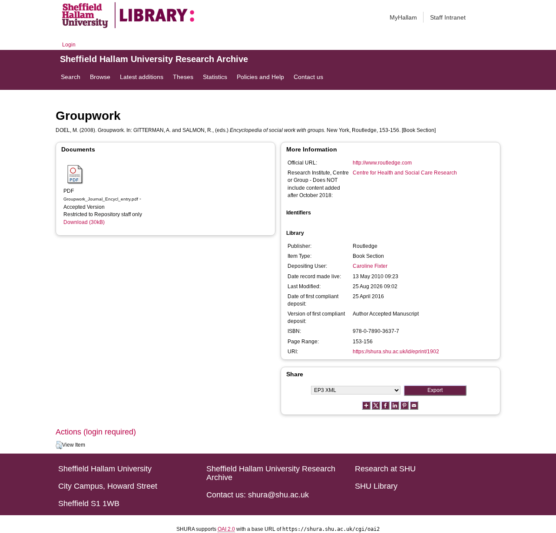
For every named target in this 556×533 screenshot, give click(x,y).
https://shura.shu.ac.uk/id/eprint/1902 (396, 352)
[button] (59, 445)
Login (69, 45)
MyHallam (403, 17)
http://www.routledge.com (382, 163)
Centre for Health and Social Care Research (405, 173)
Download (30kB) (84, 222)
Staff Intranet (448, 17)
